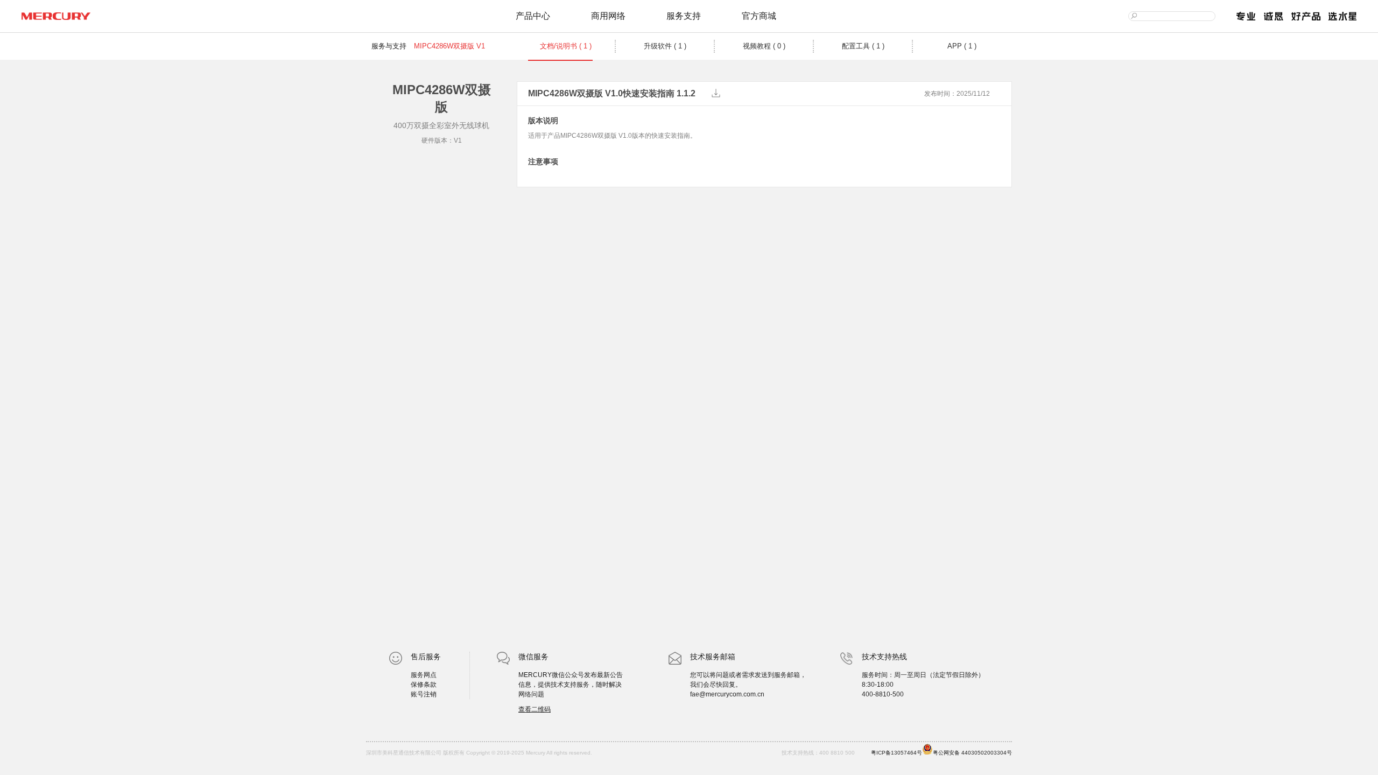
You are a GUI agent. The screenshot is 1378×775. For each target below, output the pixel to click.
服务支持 (683, 15)
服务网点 (424, 675)
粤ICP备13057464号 (896, 753)
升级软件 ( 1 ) (665, 46)
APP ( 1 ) (961, 46)
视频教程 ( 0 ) (764, 46)
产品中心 (533, 15)
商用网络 (608, 15)
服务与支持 (388, 46)
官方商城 (759, 15)
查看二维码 (534, 709)
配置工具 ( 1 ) (863, 46)
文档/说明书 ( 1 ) (566, 46)
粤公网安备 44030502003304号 (972, 753)
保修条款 (424, 684)
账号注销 (424, 694)
